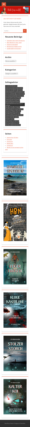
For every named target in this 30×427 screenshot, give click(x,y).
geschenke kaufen (20, 94)
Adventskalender (10, 88)
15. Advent (8, 86)
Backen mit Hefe (9, 90)
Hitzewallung (20, 96)
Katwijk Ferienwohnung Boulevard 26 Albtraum (14, 104)
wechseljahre (9, 123)
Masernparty (9, 111)
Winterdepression (16, 125)
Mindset (14, 111)
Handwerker (13, 96)
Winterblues (8, 125)
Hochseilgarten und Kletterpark (13, 97)
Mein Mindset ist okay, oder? (14, 42)
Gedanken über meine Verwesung (16, 40)
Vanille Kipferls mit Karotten (12, 121)
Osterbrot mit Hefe (15, 113)
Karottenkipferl (16, 101)
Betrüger (20, 90)
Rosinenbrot (15, 115)
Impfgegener (8, 101)
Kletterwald (17, 107)
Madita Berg (10, 143)
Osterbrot (8, 113)
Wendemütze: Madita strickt (14, 46)
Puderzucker (8, 115)
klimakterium (9, 109)
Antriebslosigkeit (18, 88)
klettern (11, 107)
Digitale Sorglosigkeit (12, 44)
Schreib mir (10, 145)
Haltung (8, 96)
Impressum (10, 141)
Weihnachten (16, 123)
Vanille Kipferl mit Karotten (14, 48)
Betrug (15, 90)
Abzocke (15, 86)
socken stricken (9, 117)
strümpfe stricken (10, 119)
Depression (8, 92)
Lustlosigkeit (16, 109)
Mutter (19, 111)
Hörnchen (13, 99)
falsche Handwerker (10, 94)
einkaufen (22, 92)
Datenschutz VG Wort (12, 137)
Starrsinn (16, 117)
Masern (21, 109)
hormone (8, 99)
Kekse (7, 107)
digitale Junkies (15, 92)
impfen (17, 99)
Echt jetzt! (9, 139)
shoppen (21, 115)
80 (11, 86)
